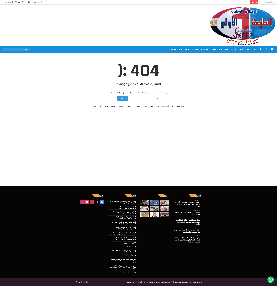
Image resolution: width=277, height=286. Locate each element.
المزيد (174, 49)
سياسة (196, 49)
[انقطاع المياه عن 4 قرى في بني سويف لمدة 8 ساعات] (154, 202)
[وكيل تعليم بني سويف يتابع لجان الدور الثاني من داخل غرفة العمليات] (144, 208)
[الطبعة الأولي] (242, 26)
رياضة (227, 49)
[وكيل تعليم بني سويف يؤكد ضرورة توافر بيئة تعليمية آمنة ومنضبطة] (164, 208)
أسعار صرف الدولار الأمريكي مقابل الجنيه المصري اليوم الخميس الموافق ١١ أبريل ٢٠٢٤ (122, 238)
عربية (248, 49)
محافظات (205, 49)
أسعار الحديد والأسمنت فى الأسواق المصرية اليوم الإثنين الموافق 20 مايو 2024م (122, 202)
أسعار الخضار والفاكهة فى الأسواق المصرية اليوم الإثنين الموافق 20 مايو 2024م (123, 207)
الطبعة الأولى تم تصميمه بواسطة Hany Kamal (156, 282)
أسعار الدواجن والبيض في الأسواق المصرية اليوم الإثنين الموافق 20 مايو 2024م (123, 217)
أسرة (180, 49)
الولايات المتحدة (131, 246)
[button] (270, 279)
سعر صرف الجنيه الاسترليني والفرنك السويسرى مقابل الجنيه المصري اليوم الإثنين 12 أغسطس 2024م (123, 260)
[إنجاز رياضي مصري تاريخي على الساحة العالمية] (164, 214)
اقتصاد (242, 49)
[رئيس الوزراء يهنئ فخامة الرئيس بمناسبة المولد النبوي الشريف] (154, 214)
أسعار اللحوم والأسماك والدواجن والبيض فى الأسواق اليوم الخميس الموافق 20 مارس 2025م (123, 233)
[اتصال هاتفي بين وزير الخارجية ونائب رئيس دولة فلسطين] (144, 214)
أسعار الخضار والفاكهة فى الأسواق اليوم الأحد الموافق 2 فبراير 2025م (123, 212)
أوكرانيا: (133, 243)
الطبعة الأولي (180, 106)
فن (221, 49)
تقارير (235, 49)
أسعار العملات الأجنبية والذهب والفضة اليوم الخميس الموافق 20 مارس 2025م (124, 228)
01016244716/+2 (130, 282)
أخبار (265, 49)
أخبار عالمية (257, 49)
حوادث (214, 49)
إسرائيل (126, 243)
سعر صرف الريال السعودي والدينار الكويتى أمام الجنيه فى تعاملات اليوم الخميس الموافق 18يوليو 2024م (123, 267)
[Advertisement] (92, 11)
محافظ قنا (124, 272)
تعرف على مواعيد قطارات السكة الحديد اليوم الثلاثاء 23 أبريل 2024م (123, 251)
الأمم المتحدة (117, 243)
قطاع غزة (133, 272)
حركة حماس (132, 255)
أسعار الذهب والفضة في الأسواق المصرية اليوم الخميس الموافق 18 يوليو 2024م (123, 222)
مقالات (187, 49)
